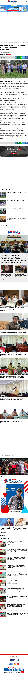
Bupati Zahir (5, 42)
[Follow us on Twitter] (12, 664)
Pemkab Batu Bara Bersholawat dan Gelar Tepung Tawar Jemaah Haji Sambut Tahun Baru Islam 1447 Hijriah (17, 613)
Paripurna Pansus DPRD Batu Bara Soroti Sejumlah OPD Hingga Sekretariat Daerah (17, 218)
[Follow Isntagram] (15, 664)
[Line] (21, 57)
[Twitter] (23, 57)
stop (9, 54)
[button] (26, 0)
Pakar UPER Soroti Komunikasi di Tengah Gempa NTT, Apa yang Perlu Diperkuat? (20, 276)
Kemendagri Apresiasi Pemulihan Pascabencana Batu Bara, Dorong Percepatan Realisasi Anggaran (15, 590)
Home (1, 42)
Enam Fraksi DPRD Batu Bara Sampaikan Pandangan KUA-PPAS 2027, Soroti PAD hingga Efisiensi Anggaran (13, 354)
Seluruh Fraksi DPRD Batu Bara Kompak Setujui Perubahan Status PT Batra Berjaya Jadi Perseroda (17, 582)
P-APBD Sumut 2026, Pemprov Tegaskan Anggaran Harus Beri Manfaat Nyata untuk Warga (6, 277)
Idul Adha (15, 42)
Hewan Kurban (10, 42)
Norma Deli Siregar (21, 42)
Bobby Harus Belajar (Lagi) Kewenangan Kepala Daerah (7, 528)
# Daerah (2, 535)
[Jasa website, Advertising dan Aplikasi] (14, 157)
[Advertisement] (14, 26)
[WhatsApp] (18, 57)
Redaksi (12, 656)
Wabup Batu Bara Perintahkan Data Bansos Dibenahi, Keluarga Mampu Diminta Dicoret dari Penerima (13, 309)
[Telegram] (16, 57)
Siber (16, 656)
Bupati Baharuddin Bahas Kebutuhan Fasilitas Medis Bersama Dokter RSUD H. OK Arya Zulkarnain (12, 421)
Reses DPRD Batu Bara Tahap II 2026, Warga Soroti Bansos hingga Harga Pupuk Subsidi (16, 558)
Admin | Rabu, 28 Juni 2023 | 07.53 (6, 52)
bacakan (4, 54)
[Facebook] (26, 57)
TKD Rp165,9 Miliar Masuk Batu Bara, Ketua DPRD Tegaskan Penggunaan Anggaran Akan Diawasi (16, 543)
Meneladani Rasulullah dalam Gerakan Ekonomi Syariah (20, 528)
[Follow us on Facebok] (9, 664)
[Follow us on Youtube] (18, 664)
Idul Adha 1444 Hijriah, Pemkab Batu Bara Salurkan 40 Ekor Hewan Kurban (17, 193)
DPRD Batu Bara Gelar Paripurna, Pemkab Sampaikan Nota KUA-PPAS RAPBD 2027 (16, 566)
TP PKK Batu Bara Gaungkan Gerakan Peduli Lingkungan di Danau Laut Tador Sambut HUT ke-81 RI (17, 574)
